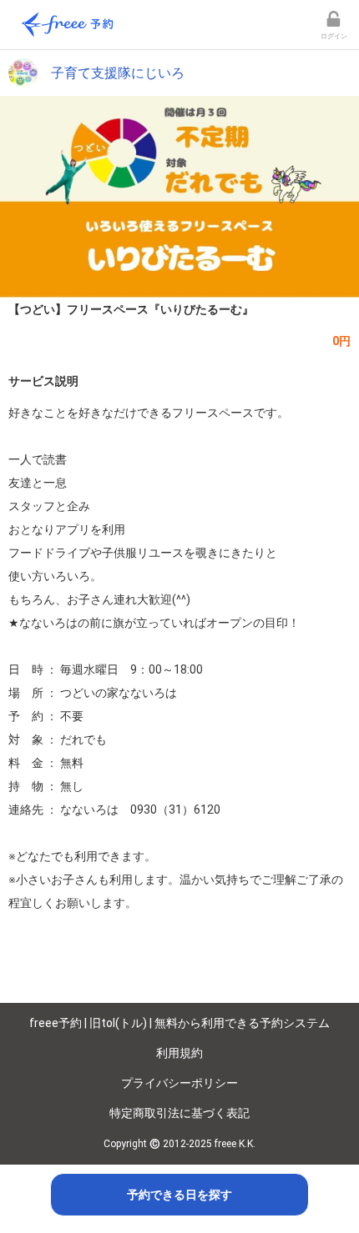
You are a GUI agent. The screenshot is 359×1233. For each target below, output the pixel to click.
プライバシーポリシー (179, 1083)
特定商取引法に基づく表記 (179, 1113)
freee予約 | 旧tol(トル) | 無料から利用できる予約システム (179, 1023)
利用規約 (179, 1053)
